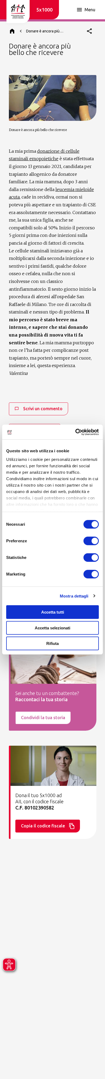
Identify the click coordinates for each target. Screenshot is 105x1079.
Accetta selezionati (52, 627)
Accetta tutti (52, 612)
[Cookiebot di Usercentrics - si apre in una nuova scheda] (75, 431)
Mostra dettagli (74, 595)
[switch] (91, 541)
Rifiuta (52, 643)
